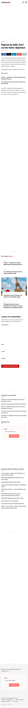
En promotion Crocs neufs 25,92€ (9, 501)
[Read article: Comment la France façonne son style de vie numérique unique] (14, 286)
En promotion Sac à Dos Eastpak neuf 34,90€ (12, 503)
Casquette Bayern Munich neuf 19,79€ (10, 482)
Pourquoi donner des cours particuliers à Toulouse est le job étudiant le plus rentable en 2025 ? (13, 305)
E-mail (3, 351)
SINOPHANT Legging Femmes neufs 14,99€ (12, 498)
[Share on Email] (19, 54)
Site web (3, 358)
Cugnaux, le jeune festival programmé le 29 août (13, 404)
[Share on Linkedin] (14, 54)
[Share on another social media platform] (24, 54)
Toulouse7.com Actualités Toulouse (9, 698)
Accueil (2, 41)
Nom (3, 344)
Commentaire (5, 325)
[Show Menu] (23, 2)
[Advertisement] (14, 20)
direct (7, 41)
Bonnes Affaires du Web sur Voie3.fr (13, 469)
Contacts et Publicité (5, 701)
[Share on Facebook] (3, 54)
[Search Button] (26, 2)
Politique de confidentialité (7, 699)
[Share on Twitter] (8, 54)
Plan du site (15, 701)
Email (5, 429)
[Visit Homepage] (6, 2)
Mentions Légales (20, 699)
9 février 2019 (4, 50)
